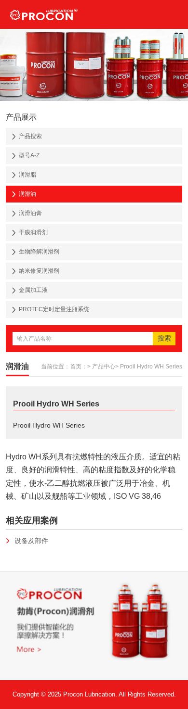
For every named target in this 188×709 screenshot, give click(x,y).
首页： (78, 366)
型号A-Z (29, 155)
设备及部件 (31, 540)
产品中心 (103, 366)
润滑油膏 (30, 213)
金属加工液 (33, 290)
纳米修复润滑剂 (39, 270)
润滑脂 (27, 174)
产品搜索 (30, 136)
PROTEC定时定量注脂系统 (54, 309)
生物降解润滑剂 (39, 251)
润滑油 (27, 193)
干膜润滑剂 (33, 232)
